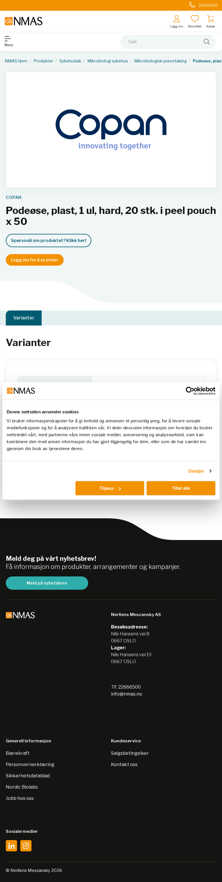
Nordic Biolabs (22, 787)
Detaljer (196, 471)
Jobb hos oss (20, 798)
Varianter (23, 318)
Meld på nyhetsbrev (47, 582)
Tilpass (106, 488)
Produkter (43, 61)
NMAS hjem (16, 61)
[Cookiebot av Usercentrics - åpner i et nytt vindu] (190, 391)
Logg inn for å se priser (34, 259)
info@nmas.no (126, 694)
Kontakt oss (124, 764)
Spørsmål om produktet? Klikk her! (48, 240)
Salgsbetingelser (130, 753)
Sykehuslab (70, 61)
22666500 (129, 687)
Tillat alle (181, 488)
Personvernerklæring (30, 764)
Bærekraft (17, 753)
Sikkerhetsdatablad (28, 776)
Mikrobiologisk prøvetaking (160, 61)
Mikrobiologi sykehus (107, 61)
